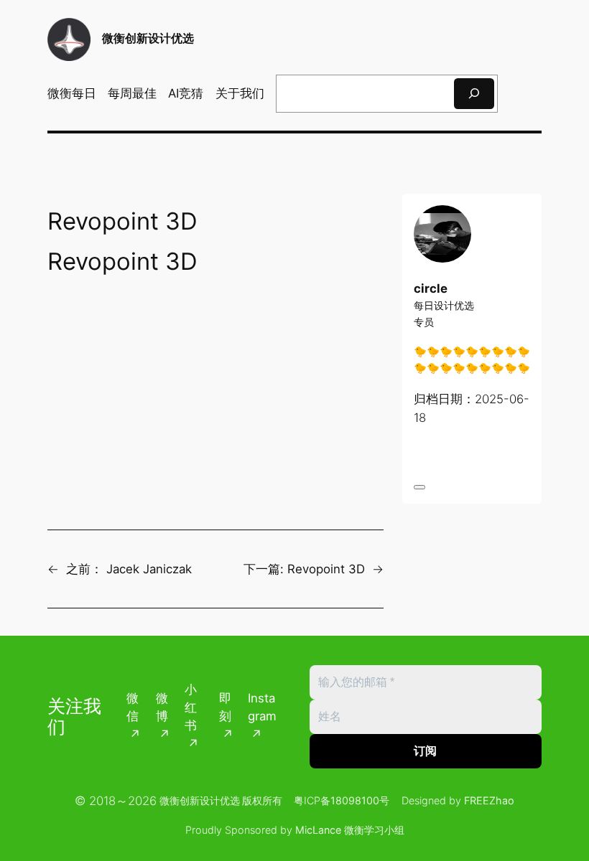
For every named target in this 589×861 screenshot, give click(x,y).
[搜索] (474, 93)
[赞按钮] (419, 487)
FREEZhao (489, 800)
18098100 (354, 800)
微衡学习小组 (374, 830)
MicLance (318, 830)
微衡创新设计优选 (148, 38)
